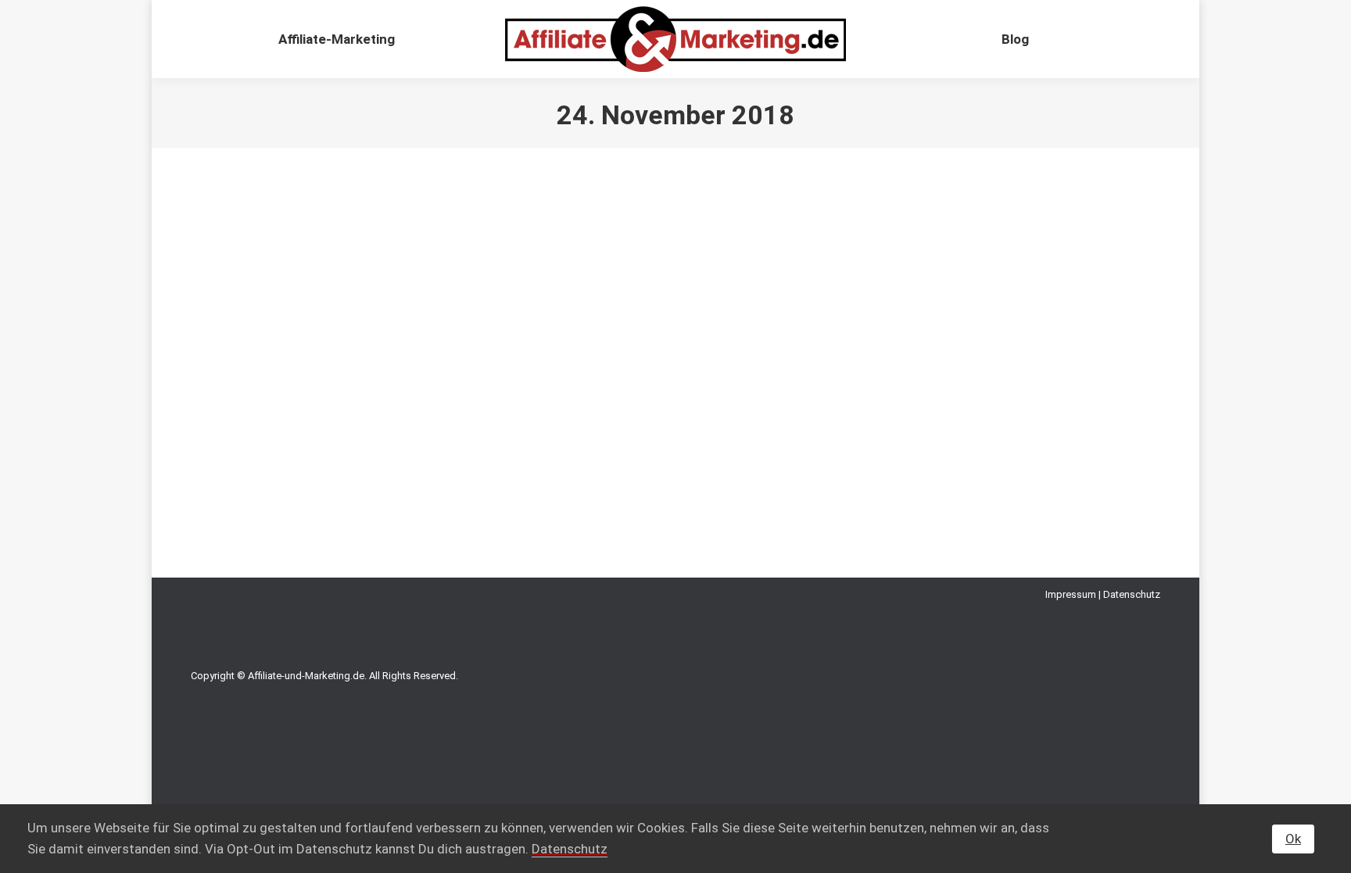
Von (335, 427)
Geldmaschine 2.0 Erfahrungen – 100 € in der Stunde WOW (419, 398)
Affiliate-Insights (246, 427)
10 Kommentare (521, 427)
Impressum (1070, 594)
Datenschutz (1131, 594)
